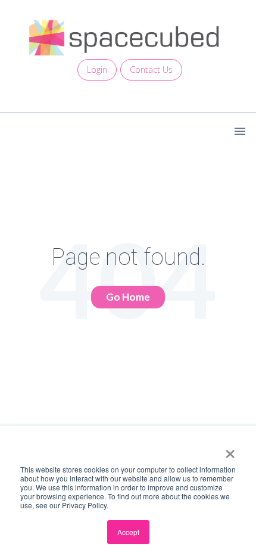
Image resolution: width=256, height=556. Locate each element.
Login (97, 69)
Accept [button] (128, 532)
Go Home (128, 297)
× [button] (230, 450)
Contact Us (151, 69)
